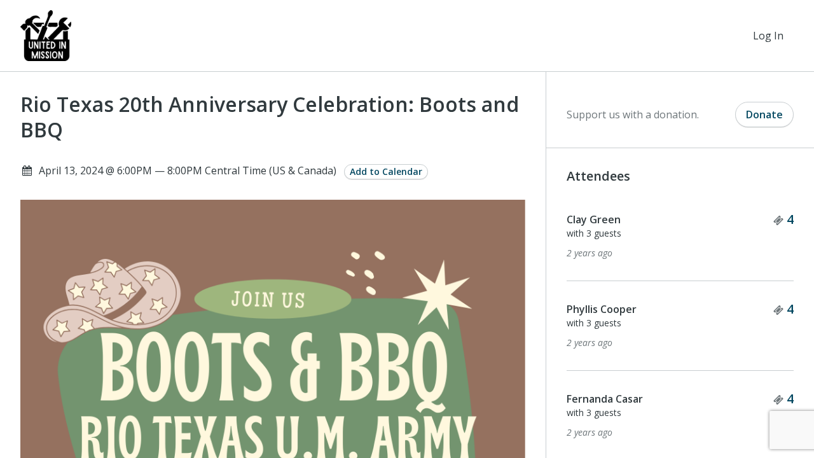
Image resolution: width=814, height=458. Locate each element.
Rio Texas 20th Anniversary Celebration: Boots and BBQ (269, 117)
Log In (768, 36)
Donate (764, 114)
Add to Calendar (386, 171)
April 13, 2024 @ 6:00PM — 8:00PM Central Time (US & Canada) (187, 170)
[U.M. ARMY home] (45, 35)
